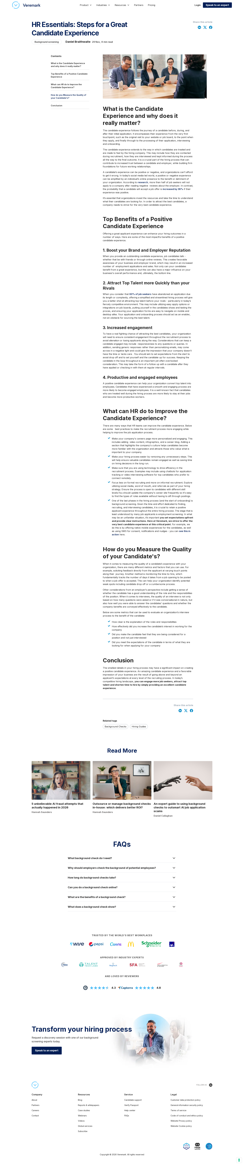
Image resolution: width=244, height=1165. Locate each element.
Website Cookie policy (181, 1126)
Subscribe (82, 1131)
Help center (129, 1110)
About (34, 1100)
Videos (81, 1121)
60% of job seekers (140, 294)
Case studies (84, 1110)
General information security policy (187, 1105)
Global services (85, 1126)
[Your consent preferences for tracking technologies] (239, 1160)
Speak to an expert (217, 5)
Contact (35, 1115)
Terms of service (178, 1110)
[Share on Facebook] (210, 27)
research (143, 182)
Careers (35, 1110)
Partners (138, 5)
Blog (80, 1100)
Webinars (82, 1115)
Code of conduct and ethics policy (187, 1115)
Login (198, 5)
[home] (26, 5)
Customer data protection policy (186, 1100)
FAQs (126, 1115)
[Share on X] (205, 27)
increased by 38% (173, 189)
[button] (86, 5)
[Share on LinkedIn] (199, 27)
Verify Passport (131, 1105)
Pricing (151, 5)
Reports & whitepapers (88, 1105)
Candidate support (133, 1100)
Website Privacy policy (181, 1121)
